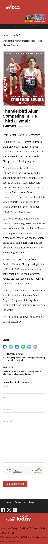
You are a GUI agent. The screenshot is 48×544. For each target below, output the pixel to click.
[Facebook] (5, 347)
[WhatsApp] (23, 347)
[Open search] (14, 26)
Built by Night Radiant (10, 542)
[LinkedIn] (17, 347)
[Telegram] (29, 347)
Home (5, 35)
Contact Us (20, 502)
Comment (8, 421)
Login (32, 502)
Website (6, 409)
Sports (15, 35)
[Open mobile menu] (34, 26)
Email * (6, 398)
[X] (11, 347)
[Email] (35, 347)
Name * (6, 386)
